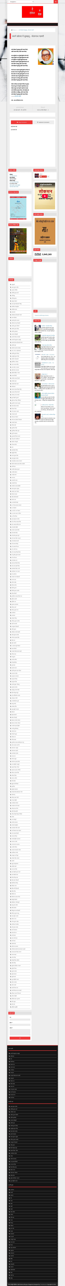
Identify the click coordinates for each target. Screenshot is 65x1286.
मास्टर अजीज (14, 778)
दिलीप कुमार (14, 588)
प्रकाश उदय (14, 668)
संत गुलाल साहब (15, 927)
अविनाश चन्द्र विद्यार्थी (16, 323)
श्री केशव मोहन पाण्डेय (14, 186)
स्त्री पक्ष (12, 1275)
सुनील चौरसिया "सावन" (16, 965)
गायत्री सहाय (14, 422)
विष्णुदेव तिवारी (14, 899)
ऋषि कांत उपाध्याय (15, 370)
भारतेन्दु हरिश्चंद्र (15, 728)
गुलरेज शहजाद (14, 433)
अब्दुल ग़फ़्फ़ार (14, 301)
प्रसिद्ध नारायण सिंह (15, 690)
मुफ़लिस (13, 786)
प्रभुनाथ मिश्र (14, 679)
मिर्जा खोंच (14, 781)
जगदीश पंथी (14, 474)
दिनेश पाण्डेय (14, 585)
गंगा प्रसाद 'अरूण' (15, 411)
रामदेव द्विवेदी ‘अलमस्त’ (16, 839)
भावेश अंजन (14, 731)
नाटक (11, 1220)
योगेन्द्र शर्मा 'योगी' (15, 797)
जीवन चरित (12, 1212)
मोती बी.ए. (13, 794)
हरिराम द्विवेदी (14, 996)
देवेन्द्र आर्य (14, 607)
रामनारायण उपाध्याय (15, 844)
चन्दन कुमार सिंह (15, 455)
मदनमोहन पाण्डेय (15, 753)
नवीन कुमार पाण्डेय (15, 634)
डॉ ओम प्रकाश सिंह (15, 530)
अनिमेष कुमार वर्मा (15, 292)
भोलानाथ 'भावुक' (15, 748)
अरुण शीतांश (14, 317)
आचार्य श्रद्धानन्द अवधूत (16, 339)
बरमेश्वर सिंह (14, 706)
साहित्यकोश (12, 1269)
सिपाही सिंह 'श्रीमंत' (15, 960)
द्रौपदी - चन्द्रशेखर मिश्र (47, 326)
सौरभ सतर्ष (14, 985)
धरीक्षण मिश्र (14, 618)
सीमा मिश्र (14, 963)
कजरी (11, 1192)
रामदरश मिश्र (14, 836)
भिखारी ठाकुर (14, 734)
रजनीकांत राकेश (15, 803)
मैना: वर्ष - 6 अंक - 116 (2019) (48, 354)
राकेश (13, 816)
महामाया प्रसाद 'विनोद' (16, 770)
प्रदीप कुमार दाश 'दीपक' (16, 670)
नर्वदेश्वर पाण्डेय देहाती (16, 632)
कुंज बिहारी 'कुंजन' (15, 397)
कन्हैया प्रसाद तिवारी (16, 378)
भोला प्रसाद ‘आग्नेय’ (16, 745)
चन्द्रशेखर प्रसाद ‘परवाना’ (17, 461)
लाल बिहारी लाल (15, 874)
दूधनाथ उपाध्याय (15, 604)
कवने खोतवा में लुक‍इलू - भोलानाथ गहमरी (26, 30)
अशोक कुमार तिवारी (15, 326)
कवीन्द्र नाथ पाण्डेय (15, 395)
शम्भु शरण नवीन (15, 905)
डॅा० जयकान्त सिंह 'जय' (16, 524)
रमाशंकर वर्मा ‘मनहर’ (15, 805)
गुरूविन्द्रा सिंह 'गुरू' (15, 430)
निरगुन (11, 1223)
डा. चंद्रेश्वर (14, 508)
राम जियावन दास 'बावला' (16, 830)
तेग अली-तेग (14, 574)
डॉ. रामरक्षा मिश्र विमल (16, 552)
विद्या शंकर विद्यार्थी (15, 880)
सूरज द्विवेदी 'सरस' (15, 979)
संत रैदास (13, 940)
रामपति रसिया (14, 847)
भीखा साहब (14, 739)
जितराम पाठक (14, 494)
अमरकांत (13, 312)
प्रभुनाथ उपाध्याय (15, 676)
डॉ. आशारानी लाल (15, 546)
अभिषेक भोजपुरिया (15, 306)
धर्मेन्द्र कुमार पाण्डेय (16, 621)
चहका (11, 1209)
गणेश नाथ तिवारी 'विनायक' (17, 419)
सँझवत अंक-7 (44, 374)
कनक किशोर (14, 375)
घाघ (12, 447)
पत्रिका (11, 1225)
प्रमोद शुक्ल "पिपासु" (16, 684)
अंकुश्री (13, 284)
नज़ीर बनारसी (14, 623)
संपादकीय (12, 1264)
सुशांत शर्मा (14, 976)
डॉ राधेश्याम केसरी (15, 541)
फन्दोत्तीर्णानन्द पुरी (15, 701)
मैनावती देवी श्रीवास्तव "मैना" (17, 792)
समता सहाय (14, 954)
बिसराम (13, 712)
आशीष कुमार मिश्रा (15, 353)
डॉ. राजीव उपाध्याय (13, 176)
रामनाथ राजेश (14, 841)
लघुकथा (12, 1250)
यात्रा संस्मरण (13, 1247)
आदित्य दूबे (14, 345)
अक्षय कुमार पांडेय (15, 287)
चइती (11, 1206)
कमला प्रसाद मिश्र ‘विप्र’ (17, 389)
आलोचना (12, 1189)
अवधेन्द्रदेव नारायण (15, 320)
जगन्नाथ (13, 477)
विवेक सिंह (14, 891)
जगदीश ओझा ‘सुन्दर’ (16, 469)
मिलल (11, 1245)
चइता (11, 1203)
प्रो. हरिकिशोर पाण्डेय (16, 695)
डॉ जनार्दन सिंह (14, 532)
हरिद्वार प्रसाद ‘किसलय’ (16, 993)
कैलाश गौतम (14, 408)
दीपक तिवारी (14, 593)
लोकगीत (12, 1256)
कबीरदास (13, 386)
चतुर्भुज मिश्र (14, 452)
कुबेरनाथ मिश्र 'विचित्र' (16, 400)
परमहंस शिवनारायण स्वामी (16, 651)
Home (14, 30)
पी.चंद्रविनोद (14, 662)
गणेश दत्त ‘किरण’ (15, 417)
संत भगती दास (14, 938)
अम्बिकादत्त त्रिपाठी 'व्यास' (17, 315)
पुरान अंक (12, 1228)
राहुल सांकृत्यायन (15, 863)
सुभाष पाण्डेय (14, 971)
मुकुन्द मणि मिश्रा (15, 783)
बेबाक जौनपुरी (14, 717)
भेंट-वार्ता (12, 1236)
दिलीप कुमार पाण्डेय (15, 590)
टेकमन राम (14, 499)
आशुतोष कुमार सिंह (15, 356)
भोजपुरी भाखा (13, 1239)
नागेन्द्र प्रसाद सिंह (15, 637)
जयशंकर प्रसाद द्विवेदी (16, 486)
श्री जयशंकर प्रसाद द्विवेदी (15, 185)
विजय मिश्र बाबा (15, 877)
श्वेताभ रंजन (14, 918)
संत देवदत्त (14, 935)
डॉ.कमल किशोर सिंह (16, 563)
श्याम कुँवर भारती (15, 916)
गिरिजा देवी (14, 425)
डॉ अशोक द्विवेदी (15, 527)
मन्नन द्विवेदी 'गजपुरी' (16, 764)
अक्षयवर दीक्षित (14, 290)
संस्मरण (11, 1267)
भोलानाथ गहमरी (18, 96)
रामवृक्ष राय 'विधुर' (15, 855)
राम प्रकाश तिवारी (15, 833)
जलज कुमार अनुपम (15, 488)
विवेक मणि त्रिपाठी (15, 888)
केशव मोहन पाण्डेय (15, 406)
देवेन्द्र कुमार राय (15, 610)
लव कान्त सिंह (14, 869)
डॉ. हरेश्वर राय (14, 560)
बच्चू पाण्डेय (14, 703)
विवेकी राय (14, 894)
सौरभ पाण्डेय (14, 982)
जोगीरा (11, 1214)
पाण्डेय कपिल (14, 659)
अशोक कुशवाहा (15, 331)
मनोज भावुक (14, 759)
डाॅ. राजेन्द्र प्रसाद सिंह (16, 521)
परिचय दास (14, 654)
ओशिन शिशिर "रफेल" (16, 372)
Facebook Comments (43, 122)
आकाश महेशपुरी (15, 334)
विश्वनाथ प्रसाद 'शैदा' (16, 896)
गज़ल (11, 1200)
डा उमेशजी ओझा (15, 502)
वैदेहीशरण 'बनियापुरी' (16, 902)
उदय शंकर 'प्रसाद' (15, 367)
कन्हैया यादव (14, 381)
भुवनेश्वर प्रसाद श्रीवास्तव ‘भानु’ (18, 742)
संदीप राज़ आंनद (15, 946)
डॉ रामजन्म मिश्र (15, 543)
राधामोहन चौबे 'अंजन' (16, 827)
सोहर (11, 1272)
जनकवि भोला (14, 483)
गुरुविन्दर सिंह (14, 428)
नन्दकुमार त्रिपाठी (15, 626)
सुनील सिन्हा (14, 968)
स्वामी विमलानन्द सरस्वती (16, 990)
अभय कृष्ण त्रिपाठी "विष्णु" (17, 303)
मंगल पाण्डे (12, 1242)
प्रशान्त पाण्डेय (14, 687)
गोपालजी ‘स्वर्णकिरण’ (16, 439)
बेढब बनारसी (14, 714)
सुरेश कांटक (14, 974)
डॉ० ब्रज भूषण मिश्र (16, 566)
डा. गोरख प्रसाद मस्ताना (16, 505)
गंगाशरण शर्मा (14, 414)
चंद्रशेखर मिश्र (15, 450)
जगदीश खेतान (14, 472)
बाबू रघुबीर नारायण (15, 709)
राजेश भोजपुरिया (15, 825)
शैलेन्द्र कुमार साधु (15, 913)
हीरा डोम (13, 1004)
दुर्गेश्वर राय (14, 601)
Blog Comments (22, 122)
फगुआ (11, 1231)
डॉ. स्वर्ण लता (14, 557)
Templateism (43, 1284)
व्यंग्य (11, 1261)
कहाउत (11, 1195)
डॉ (14, 182)
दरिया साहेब (14, 582)
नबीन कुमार (14, 629)
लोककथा (12, 1253)
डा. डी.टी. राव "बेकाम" (16, 510)
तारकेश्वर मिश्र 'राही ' (16, 568)
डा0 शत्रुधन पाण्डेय (15, 519)
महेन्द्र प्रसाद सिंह (15, 772)
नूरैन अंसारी (14, 643)
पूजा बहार (13, 665)
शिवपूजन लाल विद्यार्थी (16, 910)
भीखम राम (14, 737)
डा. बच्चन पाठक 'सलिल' (16, 513)
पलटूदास (13, 656)
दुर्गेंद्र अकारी (14, 599)
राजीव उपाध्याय (15, 822)
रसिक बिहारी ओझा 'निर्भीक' (17, 814)
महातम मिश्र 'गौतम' (15, 767)
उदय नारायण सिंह (15, 364)
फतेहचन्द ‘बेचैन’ (15, 698)
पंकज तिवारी (14, 648)
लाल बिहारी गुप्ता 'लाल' (16, 872)
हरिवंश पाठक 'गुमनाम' (16, 998)
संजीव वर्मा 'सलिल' (15, 924)
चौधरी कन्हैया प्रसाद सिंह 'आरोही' (18, 463)
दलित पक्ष (12, 1217)
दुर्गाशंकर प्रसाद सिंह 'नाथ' (17, 596)
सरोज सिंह (14, 957)
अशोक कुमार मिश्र (15, 328)
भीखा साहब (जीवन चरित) (47, 345)
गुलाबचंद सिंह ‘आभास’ (16, 436)
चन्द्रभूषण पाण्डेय (15, 458)
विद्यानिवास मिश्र (15, 883)
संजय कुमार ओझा (15, 921)
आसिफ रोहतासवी (15, 359)
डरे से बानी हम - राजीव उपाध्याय (48, 384)
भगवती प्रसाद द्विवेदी (16, 725)
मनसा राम (13, 756)
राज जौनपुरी (14, 819)
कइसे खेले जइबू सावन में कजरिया (48, 335)
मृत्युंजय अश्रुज (15, 789)
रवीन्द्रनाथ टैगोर (15, 808)
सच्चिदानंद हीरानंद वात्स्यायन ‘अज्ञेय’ (18, 949)
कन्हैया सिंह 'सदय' (15, 384)
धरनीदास (13, 612)
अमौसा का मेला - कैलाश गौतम (48, 405)
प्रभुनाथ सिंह (14, 681)
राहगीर (13, 861)
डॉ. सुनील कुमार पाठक (16, 554)
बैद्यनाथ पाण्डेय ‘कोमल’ (16, 720)
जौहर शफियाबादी (15, 497)
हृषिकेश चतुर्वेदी (14, 1007)
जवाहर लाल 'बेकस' (15, 491)
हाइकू (11, 1278)
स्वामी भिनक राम (15, 987)
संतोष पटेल (14, 943)
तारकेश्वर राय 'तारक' (16, 571)
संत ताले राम (14, 932)
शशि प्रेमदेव (14, 907)
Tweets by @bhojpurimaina (41, 315)
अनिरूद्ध (13, 295)
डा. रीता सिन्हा (14, 516)
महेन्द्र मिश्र (14, 775)
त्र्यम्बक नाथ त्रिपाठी (16, 577)
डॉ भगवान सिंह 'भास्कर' (16, 538)
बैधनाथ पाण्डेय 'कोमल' (16, 723)
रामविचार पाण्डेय (15, 852)
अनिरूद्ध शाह (14, 298)
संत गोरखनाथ (14, 929)
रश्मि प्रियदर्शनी (15, 811)
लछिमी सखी (14, 866)
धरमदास (13, 615)
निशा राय (13, 640)
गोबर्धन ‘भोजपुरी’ (15, 441)
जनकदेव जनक (14, 480)
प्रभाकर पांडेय (14, 673)
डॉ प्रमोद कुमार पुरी (15, 535)
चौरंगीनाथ (14, 466)
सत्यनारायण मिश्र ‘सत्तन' (16, 952)
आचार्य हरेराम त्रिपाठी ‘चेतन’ (17, 342)
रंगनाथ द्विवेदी (14, 800)
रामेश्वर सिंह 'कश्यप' (15, 858)
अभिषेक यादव (14, 309)
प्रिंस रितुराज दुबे (15, 692)
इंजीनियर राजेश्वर (15, 361)
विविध (11, 1258)
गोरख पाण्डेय (14, 444)
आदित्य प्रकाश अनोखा (16, 348)
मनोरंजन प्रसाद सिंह (16, 761)
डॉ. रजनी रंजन (14, 549)
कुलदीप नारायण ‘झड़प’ (16, 403)
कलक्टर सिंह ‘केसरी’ (16, 392)
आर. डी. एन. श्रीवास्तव (16, 350)
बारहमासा (12, 1234)
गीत (11, 1198)
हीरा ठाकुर (14, 1001)
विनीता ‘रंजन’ (14, 885)
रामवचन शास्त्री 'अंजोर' (16, 850)
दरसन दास (14, 579)
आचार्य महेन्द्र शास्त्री (16, 337)
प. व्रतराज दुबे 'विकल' (16, 645)
